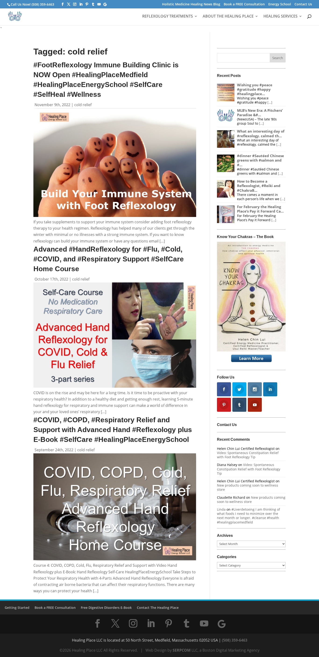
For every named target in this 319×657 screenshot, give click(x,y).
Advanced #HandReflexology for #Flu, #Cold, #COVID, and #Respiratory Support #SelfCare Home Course (108, 259)
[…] (269, 102)
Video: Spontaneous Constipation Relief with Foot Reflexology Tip (248, 455)
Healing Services (280, 16)
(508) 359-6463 (234, 640)
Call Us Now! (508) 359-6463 (32, 4)
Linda (221, 509)
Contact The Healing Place (158, 607)
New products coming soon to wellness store (247, 487)
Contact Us (303, 4)
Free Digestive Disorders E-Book (106, 607)
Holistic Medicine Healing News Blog (191, 4)
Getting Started (17, 607)
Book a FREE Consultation (244, 4)
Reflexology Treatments (167, 16)
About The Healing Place (228, 16)
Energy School (279, 4)
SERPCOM (182, 650)
